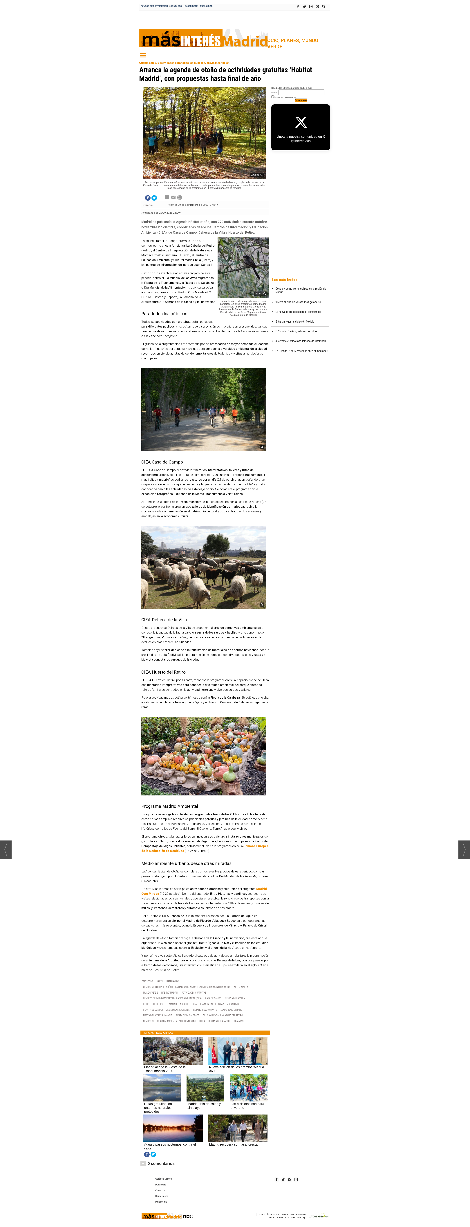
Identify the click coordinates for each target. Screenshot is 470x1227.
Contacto (160, 1190)
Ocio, (274, 40)
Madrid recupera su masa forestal (233, 1144)
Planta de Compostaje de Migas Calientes (166, 1009)
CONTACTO (176, 6)
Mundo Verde (150, 992)
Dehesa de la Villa (235, 998)
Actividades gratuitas (194, 992)
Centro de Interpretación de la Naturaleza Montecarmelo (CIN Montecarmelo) (186, 987)
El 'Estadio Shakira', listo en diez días (296, 331)
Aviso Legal (301, 1217)
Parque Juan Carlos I (168, 981)
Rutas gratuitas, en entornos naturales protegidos (158, 1107)
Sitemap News (288, 1214)
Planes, (291, 40)
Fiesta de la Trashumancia (157, 1015)
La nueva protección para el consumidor (298, 312)
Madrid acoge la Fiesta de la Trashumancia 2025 (165, 1069)
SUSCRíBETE (191, 6)
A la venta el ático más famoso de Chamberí (300, 341)
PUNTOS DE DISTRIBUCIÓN (154, 6)
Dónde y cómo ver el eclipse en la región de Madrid (300, 290)
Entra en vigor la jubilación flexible (294, 321)
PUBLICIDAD (206, 6)
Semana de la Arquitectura (182, 1004)
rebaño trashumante (205, 1009)
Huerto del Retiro (153, 1004)
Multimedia (161, 1202)
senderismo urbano (231, 1009)
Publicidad (160, 1184)
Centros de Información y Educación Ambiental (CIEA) (172, 998)
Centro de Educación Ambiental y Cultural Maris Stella (174, 1021)
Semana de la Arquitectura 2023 (226, 1021)
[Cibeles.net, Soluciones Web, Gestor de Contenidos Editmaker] (318, 1215)
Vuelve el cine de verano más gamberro (298, 302)
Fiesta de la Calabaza (187, 1015)
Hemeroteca (161, 1196)
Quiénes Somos (163, 1179)
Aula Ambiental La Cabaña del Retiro (223, 1015)
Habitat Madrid (169, 992)
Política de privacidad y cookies (282, 1217)
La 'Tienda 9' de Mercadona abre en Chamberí (301, 351)
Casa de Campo (213, 998)
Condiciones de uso (290, 97)
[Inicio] (143, 55)
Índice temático (273, 1214)
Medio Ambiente (242, 987)
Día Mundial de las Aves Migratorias (220, 1004)
